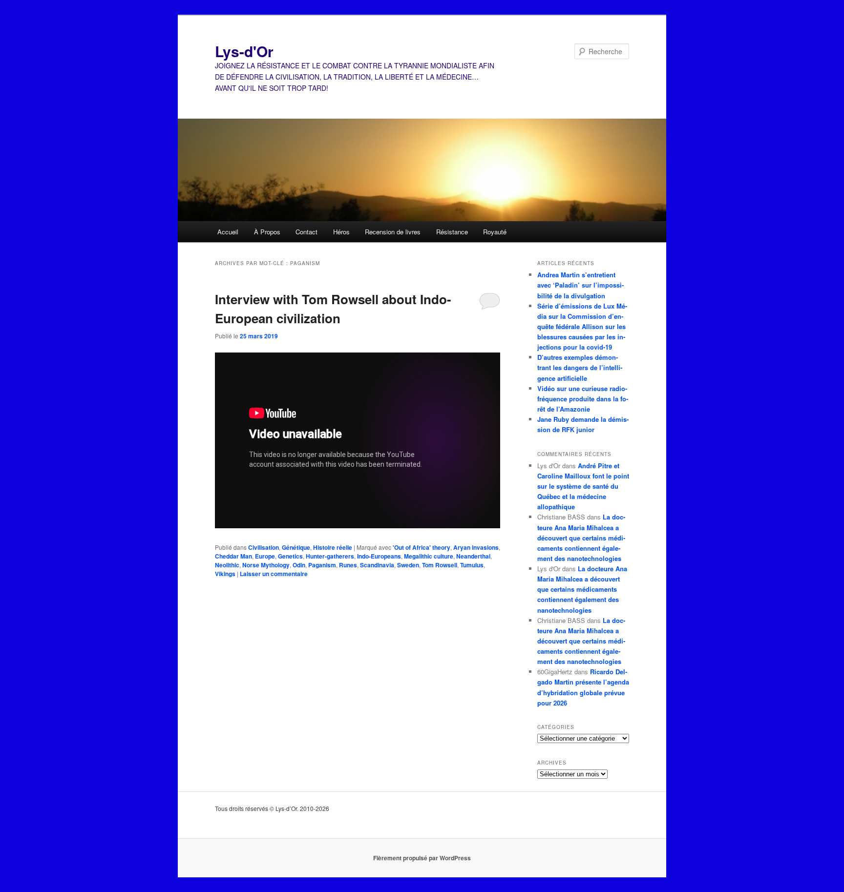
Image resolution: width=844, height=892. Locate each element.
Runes (348, 564)
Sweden (408, 564)
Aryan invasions (476, 547)
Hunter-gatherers (330, 556)
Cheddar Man (233, 556)
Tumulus (472, 564)
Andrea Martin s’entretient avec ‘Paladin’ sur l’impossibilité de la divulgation (580, 285)
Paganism (322, 564)
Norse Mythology (266, 564)
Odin (299, 564)
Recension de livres (393, 231)
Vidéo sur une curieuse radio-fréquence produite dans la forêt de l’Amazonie (582, 399)
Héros (341, 231)
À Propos (267, 231)
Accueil (227, 231)
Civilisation (263, 547)
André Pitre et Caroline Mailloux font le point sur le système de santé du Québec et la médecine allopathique (583, 486)
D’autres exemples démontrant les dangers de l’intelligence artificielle (579, 367)
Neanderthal (473, 556)
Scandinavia (377, 564)
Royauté (494, 231)
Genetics (290, 556)
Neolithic (227, 564)
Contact (306, 231)
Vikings (225, 573)
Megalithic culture (428, 556)
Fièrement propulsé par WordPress (422, 857)
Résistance (452, 231)
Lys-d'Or (244, 51)
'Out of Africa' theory (421, 547)
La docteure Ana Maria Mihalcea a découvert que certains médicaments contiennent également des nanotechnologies (581, 537)
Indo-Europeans (379, 556)
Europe (265, 556)
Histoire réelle (332, 547)
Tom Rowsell (439, 564)
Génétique (296, 547)
